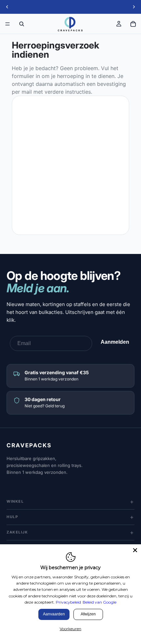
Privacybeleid (68, 602)
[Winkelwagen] (133, 24)
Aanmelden (115, 342)
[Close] (135, 550)
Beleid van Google (99, 602)
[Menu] (7, 23)
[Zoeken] (21, 24)
